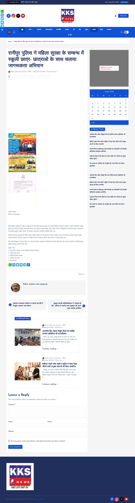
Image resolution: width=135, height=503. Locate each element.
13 (109, 107)
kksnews (81, 274)
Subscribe (123, 15)
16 (125, 107)
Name (10, 421)
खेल (80, 29)
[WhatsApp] (2, 11)
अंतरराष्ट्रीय (49, 29)
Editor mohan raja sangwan (19, 71)
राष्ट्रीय (39, 29)
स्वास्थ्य (109, 29)
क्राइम (67, 29)
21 (114, 111)
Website (11, 431)
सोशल (94, 29)
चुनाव (86, 29)
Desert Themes (40, 499)
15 (120, 107)
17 (92, 111)
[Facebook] (2, 15)
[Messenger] (2, 22)
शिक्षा (101, 29)
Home (10, 41)
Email (50, 421)
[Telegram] (2, 26)
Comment (12, 404)
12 (103, 107)
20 (109, 111)
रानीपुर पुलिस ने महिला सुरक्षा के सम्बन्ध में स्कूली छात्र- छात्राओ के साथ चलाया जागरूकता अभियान (39, 41)
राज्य (30, 29)
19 (103, 111)
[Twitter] (2, 19)
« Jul (92, 122)
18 (98, 111)
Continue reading (49, 349)
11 (98, 107)
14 (114, 107)
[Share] (2, 30)
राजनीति (58, 29)
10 (92, 107)
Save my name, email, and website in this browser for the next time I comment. (38, 441)
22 (120, 111)
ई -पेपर (70, 35)
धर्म (74, 29)
